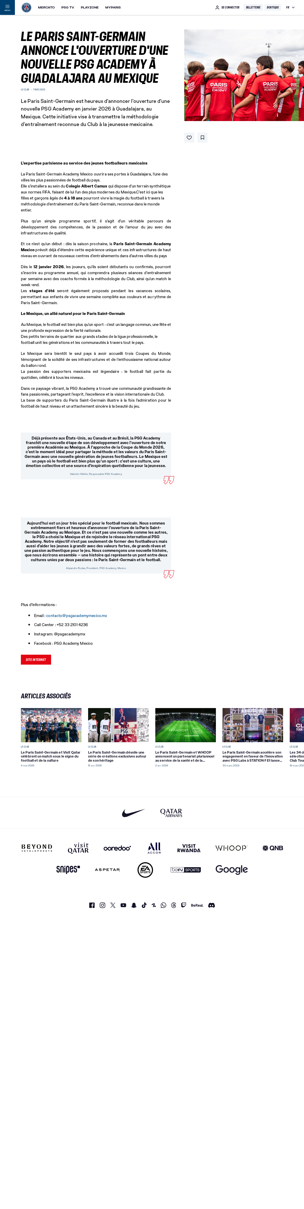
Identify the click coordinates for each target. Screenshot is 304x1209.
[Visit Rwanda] (189, 847)
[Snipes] (68, 870)
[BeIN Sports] (186, 870)
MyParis (113, 7)
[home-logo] (26, 7)
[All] (154, 847)
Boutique (273, 7)
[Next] (278, 725)
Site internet (36, 660)
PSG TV (67, 7)
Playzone (90, 7)
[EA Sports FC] (145, 870)
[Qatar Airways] (171, 813)
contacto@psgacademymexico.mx (76, 616)
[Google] (232, 870)
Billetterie (253, 7)
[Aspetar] (107, 870)
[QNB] (272, 847)
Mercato (46, 7)
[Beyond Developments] (37, 847)
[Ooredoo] (117, 847)
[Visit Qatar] (78, 847)
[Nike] (133, 813)
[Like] (189, 138)
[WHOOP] (231, 847)
